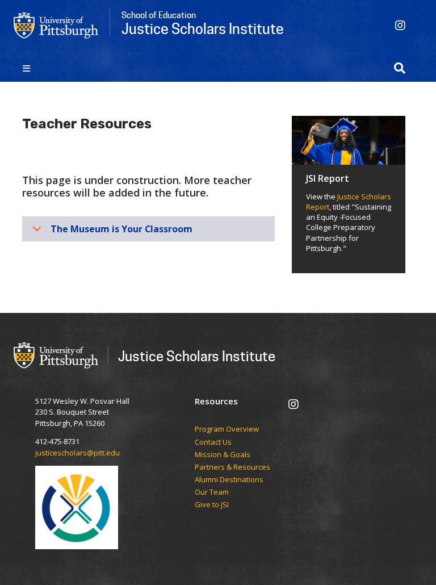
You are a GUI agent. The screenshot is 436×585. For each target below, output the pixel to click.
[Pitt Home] (56, 24)
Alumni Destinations (229, 479)
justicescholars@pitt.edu (77, 453)
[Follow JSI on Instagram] (400, 25)
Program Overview (227, 429)
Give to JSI (212, 504)
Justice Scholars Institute (196, 355)
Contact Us (213, 442)
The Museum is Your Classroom (121, 229)
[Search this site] (399, 68)
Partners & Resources (232, 467)
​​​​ (232, 420)
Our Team (212, 492)
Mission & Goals (222, 454)
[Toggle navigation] (26, 68)
